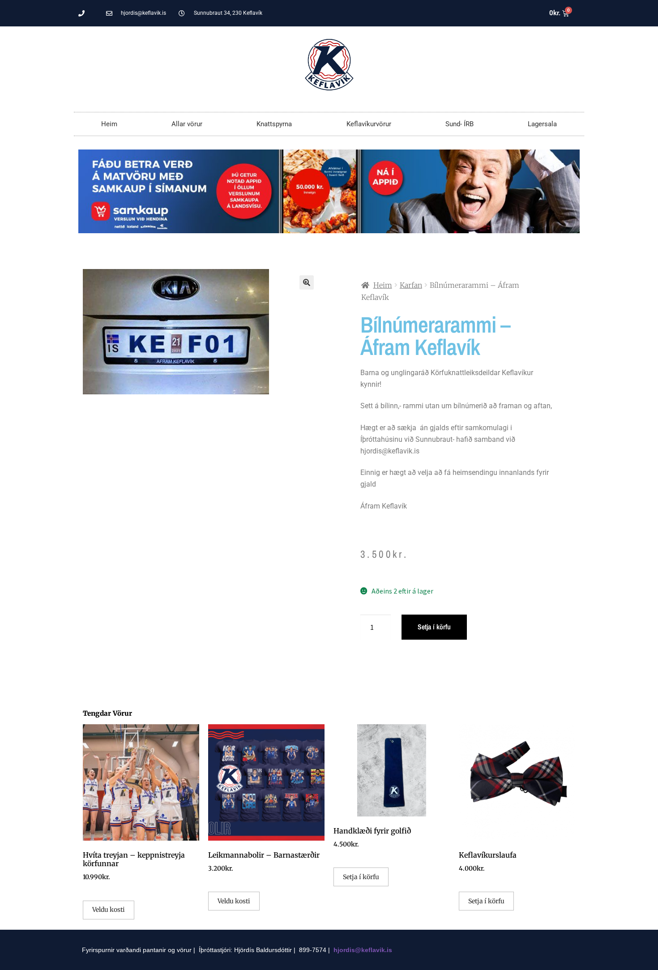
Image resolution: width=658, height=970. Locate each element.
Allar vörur (186, 124)
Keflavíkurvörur (368, 124)
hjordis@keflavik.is (362, 949)
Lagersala (542, 124)
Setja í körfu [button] (361, 877)
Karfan (411, 285)
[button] (306, 282)
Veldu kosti (108, 910)
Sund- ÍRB (459, 124)
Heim (109, 124)
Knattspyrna (274, 124)
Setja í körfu (434, 627)
